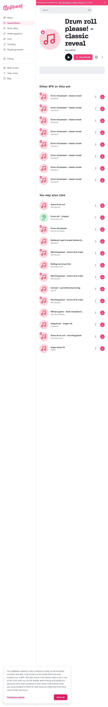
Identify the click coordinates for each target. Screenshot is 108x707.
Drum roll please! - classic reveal (66, 95)
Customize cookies (15, 697)
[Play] (68, 57)
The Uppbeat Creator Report (71, 2)
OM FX (53, 350)
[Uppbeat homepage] (17, 7)
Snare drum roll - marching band (66, 335)
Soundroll (70, 50)
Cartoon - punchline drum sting (65, 288)
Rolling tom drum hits (61, 264)
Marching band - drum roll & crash (67, 252)
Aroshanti (54, 326)
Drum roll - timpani (60, 216)
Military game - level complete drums (67, 311)
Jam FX (53, 290)
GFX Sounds (55, 207)
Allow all (61, 697)
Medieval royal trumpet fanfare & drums (67, 240)
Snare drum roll (58, 204)
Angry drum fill (58, 347)
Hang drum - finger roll (61, 323)
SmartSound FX (57, 219)
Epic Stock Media (58, 231)
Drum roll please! (59, 228)
